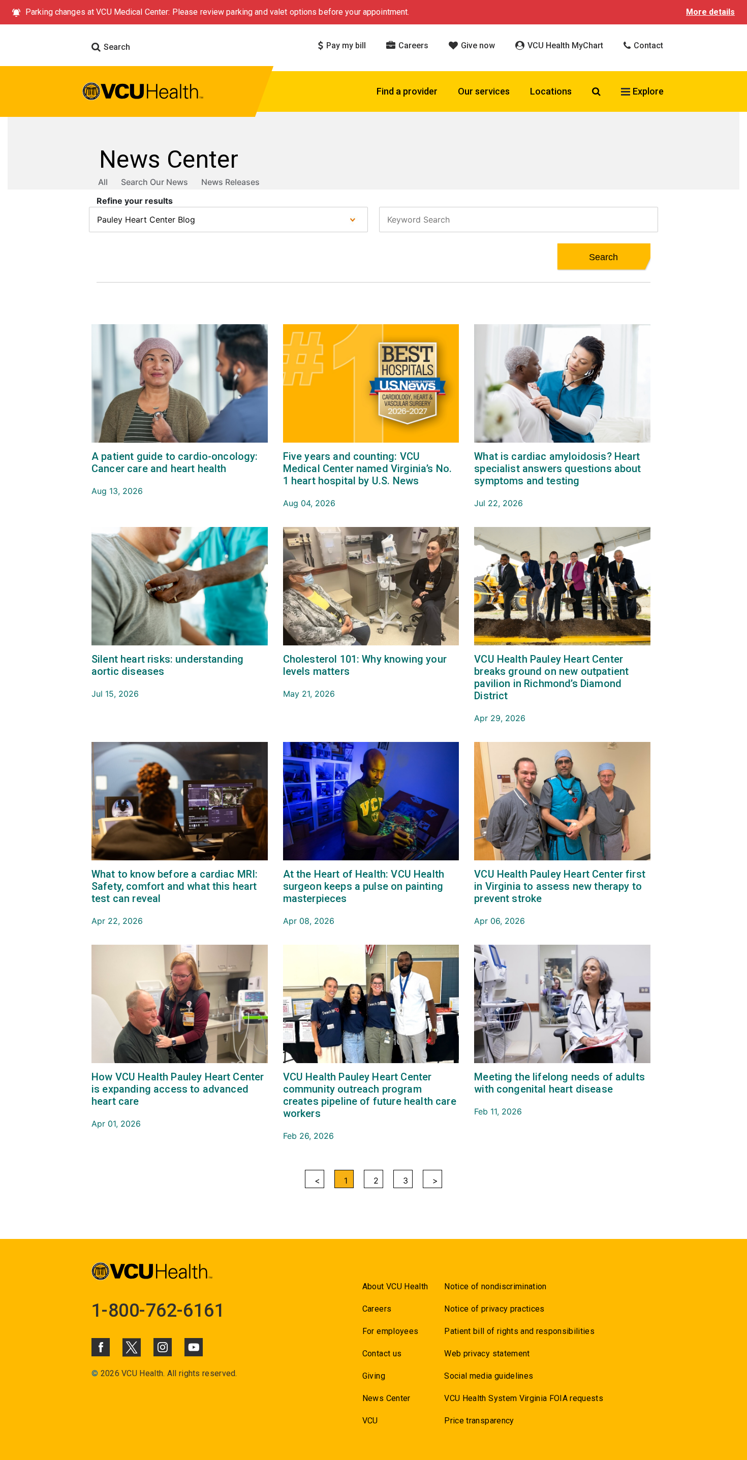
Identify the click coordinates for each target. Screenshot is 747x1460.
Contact (647, 45)
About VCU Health (395, 1286)
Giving (373, 1376)
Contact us (381, 1353)
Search (116, 47)
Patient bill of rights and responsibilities (519, 1331)
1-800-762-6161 (158, 1310)
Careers (412, 45)
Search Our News (154, 182)
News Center (386, 1398)
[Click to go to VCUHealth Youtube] (193, 1347)
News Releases (230, 182)
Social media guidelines (488, 1376)
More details (710, 12)
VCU (370, 1420)
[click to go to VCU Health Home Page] (143, 93)
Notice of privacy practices (494, 1309)
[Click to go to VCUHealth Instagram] (162, 1347)
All (103, 182)
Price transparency (479, 1420)
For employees (390, 1331)
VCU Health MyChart (564, 45)
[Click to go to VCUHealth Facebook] (100, 1347)
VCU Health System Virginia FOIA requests (523, 1398)
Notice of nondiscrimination (495, 1286)
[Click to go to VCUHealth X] (131, 1347)
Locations (551, 91)
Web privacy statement (487, 1353)
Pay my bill (345, 45)
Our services (484, 91)
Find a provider (407, 91)
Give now (477, 45)
